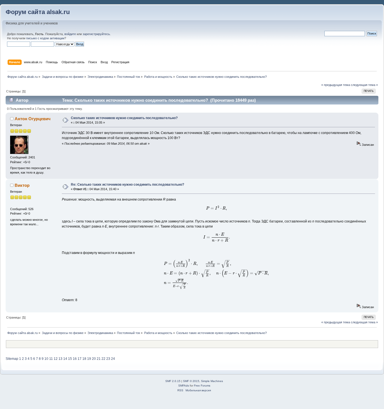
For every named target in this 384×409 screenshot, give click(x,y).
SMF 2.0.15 (172, 381)
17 (80, 359)
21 (99, 359)
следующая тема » (364, 85)
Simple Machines (212, 381)
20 (94, 359)
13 (60, 359)
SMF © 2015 (191, 381)
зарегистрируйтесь (96, 34)
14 (65, 359)
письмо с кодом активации (45, 38)
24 (113, 359)
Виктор (22, 185)
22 (103, 359)
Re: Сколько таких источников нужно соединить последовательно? (127, 185)
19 (89, 359)
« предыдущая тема (335, 85)
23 (108, 359)
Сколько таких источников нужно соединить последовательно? (124, 118)
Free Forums (202, 385)
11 (51, 359)
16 (75, 359)
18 (84, 359)
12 (56, 359)
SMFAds (183, 385)
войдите (70, 34)
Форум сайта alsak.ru (38, 11)
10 (46, 359)
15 (70, 359)
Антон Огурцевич (33, 118)
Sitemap (12, 359)
